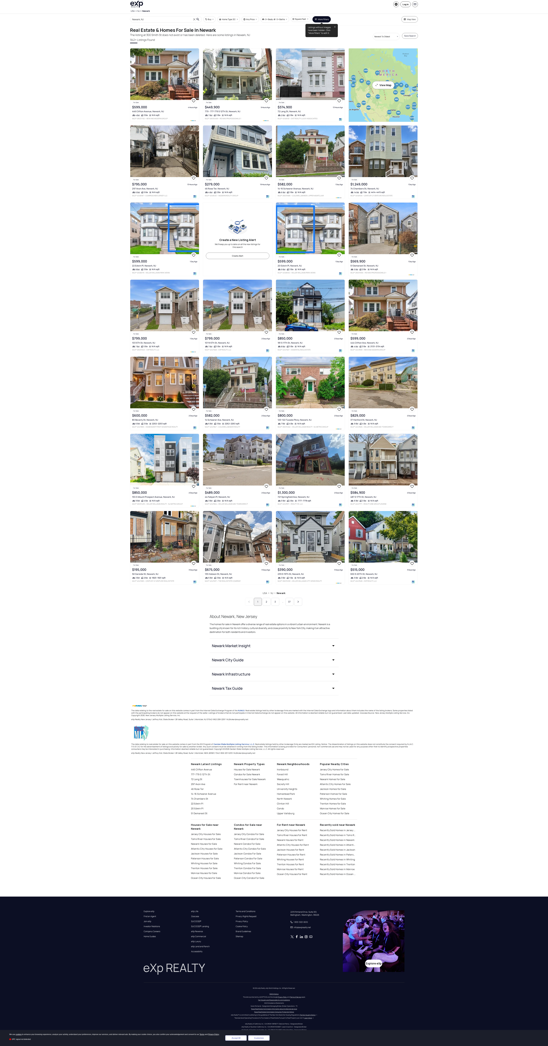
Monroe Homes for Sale (332, 808)
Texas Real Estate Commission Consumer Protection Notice (274, 1012)
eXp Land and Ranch (200, 946)
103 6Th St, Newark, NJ (143, 342)
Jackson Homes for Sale (333, 789)
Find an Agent (150, 916)
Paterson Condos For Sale (248, 858)
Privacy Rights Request (246, 916)
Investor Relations (152, 926)
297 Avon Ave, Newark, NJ (145, 188)
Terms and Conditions (245, 911)
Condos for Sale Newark (247, 774)
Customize (259, 1038)
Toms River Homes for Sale (334, 774)
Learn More (308, 1018)
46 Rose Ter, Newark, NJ (217, 188)
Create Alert (237, 255)
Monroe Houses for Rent (290, 869)
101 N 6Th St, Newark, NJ (217, 342)
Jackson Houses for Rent (290, 849)
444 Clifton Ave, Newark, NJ (364, 342)
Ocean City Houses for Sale (206, 878)
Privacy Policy (242, 921)
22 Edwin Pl (197, 803)
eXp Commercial (198, 936)
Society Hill (283, 784)
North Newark (284, 798)
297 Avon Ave (198, 784)
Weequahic (283, 779)
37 (289, 601)
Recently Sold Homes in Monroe (337, 869)
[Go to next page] (298, 602)
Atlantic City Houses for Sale (206, 848)
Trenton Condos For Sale (247, 868)
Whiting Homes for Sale (333, 798)
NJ (272, 593)
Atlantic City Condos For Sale (250, 848)
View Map (385, 85)
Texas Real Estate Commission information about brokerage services (274, 1009)
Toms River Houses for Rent (292, 835)
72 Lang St (196, 779)
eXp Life (194, 911)
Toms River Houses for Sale (206, 839)
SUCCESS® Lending (200, 926)
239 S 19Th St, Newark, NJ (291, 574)
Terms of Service (295, 997)
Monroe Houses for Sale (204, 873)
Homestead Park (286, 793)
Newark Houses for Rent (290, 840)
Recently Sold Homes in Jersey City (338, 830)
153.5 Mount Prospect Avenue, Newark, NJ (153, 496)
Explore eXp (149, 911)
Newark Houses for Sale (204, 843)
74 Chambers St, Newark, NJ (364, 188)
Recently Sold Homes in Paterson (338, 854)
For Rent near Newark (246, 784)
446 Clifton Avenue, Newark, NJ (148, 111)
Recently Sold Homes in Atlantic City (338, 844)
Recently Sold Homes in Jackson (337, 849)
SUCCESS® (196, 921)
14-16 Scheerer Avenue (203, 793)
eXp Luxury (196, 941)
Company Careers (152, 931)
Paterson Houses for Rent (291, 854)
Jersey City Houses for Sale (206, 834)
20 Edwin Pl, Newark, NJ (290, 265)
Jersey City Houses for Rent (292, 830)
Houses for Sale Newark (247, 769)
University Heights (287, 789)
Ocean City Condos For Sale (249, 878)
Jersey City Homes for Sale (334, 769)
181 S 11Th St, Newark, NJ (290, 342)
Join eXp (147, 921)
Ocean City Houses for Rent (292, 874)
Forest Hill (282, 774)
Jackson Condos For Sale (247, 853)
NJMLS (241, 710)
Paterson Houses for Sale (205, 858)
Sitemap (239, 936)
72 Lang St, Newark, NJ (289, 111)
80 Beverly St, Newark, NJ (145, 419)
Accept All (236, 1038)
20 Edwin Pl (197, 808)
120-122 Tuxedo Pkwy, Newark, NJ (294, 419)
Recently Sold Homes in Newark (337, 840)
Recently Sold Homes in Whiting (337, 859)
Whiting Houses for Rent (290, 859)
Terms (202, 1034)
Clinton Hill (283, 803)
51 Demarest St (199, 813)
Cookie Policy (242, 926)
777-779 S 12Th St (200, 774)
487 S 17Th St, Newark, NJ (363, 496)
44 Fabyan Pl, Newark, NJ (217, 496)
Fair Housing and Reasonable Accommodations (274, 1000)
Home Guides (150, 936)
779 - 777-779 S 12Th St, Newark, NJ (222, 111)
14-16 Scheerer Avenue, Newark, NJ (295, 188)
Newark (281, 593)
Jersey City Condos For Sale (249, 834)
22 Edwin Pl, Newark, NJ (144, 265)
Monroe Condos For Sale (247, 873)
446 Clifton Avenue (201, 769)
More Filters (323, 19)
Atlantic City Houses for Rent (293, 844)
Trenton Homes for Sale (333, 803)
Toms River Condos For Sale (249, 839)
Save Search (410, 35)
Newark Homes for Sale (332, 779)
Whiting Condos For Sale (247, 863)
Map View (411, 19)
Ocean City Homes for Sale (334, 813)
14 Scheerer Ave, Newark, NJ (219, 419)
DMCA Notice (274, 994)
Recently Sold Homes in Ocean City (338, 874)
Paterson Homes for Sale (333, 793)
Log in (406, 4)
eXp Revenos (197, 931)
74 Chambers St (199, 798)
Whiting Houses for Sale (204, 863)
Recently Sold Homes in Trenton (337, 864)
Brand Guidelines (243, 931)
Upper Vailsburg (285, 813)
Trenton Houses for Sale (204, 868)
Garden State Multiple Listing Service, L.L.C (233, 744)
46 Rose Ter (197, 789)
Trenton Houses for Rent (290, 864)
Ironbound (282, 769)
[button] (274, 646)
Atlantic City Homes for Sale (335, 784)
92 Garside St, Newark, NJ (145, 574)
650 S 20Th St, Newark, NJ (363, 574)
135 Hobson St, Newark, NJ (218, 574)
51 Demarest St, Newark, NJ (364, 265)
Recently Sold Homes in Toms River (338, 835)
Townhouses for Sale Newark (250, 779)
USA (265, 593)
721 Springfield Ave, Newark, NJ (293, 496)
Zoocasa (195, 916)
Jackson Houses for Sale (204, 853)
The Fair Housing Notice (307, 1015)
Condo (280, 808)
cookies (19, 1034)
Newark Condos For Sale (247, 843)
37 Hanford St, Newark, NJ (363, 419)
